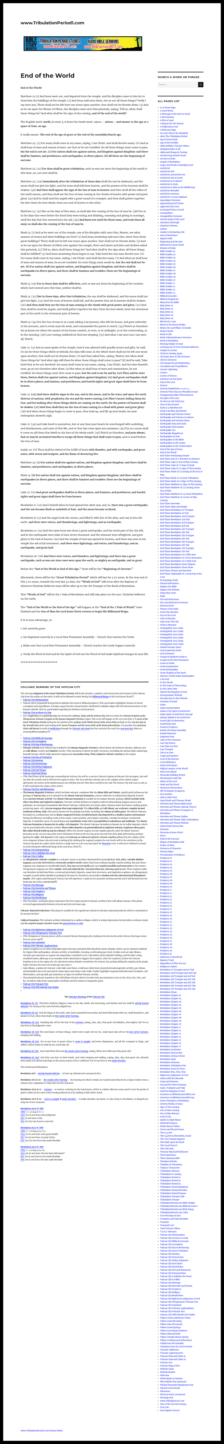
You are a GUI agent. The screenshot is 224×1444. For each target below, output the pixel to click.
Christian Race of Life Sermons (175, 356)
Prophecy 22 (166, 925)
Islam (163, 704)
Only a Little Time (168, 797)
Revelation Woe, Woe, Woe (173, 1072)
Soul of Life (165, 1116)
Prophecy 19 (166, 915)
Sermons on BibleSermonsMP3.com (177, 1094)
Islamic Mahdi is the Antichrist (175, 717)
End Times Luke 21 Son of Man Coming (179, 462)
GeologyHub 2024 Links (171, 637)
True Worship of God (170, 1215)
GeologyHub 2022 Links (171, 631)
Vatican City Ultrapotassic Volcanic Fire (42, 933)
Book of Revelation (169, 340)
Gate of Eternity (167, 618)
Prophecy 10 (166, 886)
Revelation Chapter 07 (170, 1014)
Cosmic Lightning (169, 369)
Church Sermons (168, 360)
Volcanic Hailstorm (169, 1350)
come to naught (51, 1099)
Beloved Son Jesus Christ (172, 245)
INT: (23, 1121)
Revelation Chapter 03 (170, 1001)
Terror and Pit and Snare (172, 1129)
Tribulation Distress (170, 1171)
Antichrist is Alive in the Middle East (177, 187)
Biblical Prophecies (169, 299)
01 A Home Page (168, 107)
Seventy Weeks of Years (171, 1104)
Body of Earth (166, 331)
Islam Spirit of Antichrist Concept (176, 714)
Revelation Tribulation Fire (173, 1065)
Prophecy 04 (166, 867)
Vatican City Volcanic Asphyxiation (40, 945)
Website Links (167, 1369)
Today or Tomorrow (170, 1167)
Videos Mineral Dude (170, 1334)
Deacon (163, 385)
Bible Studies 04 (168, 261)
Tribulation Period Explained (174, 1187)
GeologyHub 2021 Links (171, 628)
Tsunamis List (167, 1225)
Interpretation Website (171, 695)
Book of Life (166, 334)
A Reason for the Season (172, 123)
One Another (166, 794)
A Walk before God (169, 126)
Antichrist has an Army (171, 178)
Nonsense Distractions (171, 787)
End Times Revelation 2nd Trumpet (177, 516)
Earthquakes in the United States (176, 446)
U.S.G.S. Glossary (168, 1231)
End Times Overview (170, 503)
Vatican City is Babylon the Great (39, 853)
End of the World (168, 452)
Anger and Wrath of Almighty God (176, 165)
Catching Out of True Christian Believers (179, 347)
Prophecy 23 (166, 928)
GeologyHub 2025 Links (171, 641)
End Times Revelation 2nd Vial (175, 519)
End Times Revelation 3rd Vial (174, 526)
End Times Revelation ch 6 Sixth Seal (178, 561)
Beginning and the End (171, 241)
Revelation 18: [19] (30, 1057)
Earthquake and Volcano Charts (175, 414)
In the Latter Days (168, 688)
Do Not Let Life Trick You (172, 401)
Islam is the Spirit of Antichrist (175, 711)
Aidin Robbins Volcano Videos (174, 146)
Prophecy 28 (166, 944)
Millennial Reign (100, 696)
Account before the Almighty (174, 133)
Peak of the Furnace (169, 839)
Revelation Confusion (170, 1049)
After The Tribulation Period (173, 136)
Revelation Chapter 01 (170, 995)
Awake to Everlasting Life (172, 232)
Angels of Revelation (170, 162)
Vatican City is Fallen (33, 856)
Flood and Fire (167, 605)
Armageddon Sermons (171, 216)
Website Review (167, 1372)
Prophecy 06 (166, 874)
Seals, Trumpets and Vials (172, 1088)
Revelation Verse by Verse (172, 1068)
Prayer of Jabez (167, 845)
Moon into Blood (168, 772)
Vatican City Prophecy (34, 891)
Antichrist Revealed (169, 190)
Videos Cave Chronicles (171, 1324)
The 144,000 (166, 1132)
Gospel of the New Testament (174, 660)
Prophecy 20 (166, 918)
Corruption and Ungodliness (174, 366)
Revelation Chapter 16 (170, 1043)
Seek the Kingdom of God (172, 1091)
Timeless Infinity (168, 1161)
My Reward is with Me (170, 778)
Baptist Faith (166, 238)
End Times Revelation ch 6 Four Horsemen (181, 558)
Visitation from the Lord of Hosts (176, 1346)
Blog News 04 (166, 315)
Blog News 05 (166, 318)
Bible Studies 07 (168, 270)
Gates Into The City (169, 621)
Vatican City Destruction (35, 763)
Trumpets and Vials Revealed (174, 1219)
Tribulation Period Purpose (173, 1193)
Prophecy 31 (166, 954)
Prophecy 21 (166, 922)
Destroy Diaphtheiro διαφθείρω (175, 388)
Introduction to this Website (174, 698)
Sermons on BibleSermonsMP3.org (177, 1097)
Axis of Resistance (169, 235)
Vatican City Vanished (34, 942)
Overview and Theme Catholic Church (178, 807)
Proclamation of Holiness (172, 855)
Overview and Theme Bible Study (176, 803)
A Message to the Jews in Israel (175, 114)
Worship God (166, 1397)
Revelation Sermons (170, 1062)
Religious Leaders (168, 966)
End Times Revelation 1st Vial (174, 513)
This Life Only (167, 1148)
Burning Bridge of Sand (171, 344)
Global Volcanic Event (170, 647)
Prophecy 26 (166, 938)
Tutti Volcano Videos (170, 1228)
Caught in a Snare (168, 350)
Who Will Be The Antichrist (173, 1381)
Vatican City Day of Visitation (37, 757)
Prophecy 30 (166, 950)
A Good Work (166, 110)
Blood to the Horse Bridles (173, 324)
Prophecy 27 (166, 941)
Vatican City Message (33, 885)
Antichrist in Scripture (171, 181)
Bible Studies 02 (168, 254)
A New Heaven (167, 117)
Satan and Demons (169, 1081)
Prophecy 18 (166, 912)
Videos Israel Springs (170, 1327)
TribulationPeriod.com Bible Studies (177, 1203)
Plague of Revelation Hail (172, 842)
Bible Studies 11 (167, 283)
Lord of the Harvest (169, 759)
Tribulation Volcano (170, 1199)
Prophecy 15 (166, 902)
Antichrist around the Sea (172, 174)
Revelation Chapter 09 (170, 1021)
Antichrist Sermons (169, 194)
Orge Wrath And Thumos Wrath (175, 800)
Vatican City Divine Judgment (37, 767)
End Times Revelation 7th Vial (174, 551)
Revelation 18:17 (28, 1127)
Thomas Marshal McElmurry (174, 1152)
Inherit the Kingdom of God (173, 692)
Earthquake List (167, 430)
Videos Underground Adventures (176, 1340)
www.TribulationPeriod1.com (52, 22)
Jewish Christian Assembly (173, 730)
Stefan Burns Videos (170, 1126)
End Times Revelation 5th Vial (174, 538)
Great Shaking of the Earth (173, 673)
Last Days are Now (169, 746)
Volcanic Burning (77, 997)
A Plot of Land (167, 120)
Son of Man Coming (169, 1110)
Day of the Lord (167, 382)
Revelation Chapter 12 (170, 1030)
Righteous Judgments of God (174, 1075)
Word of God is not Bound (172, 1394)
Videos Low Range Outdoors (173, 1330)
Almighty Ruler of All (170, 149)
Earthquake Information (172, 427)
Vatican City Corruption (34, 741)
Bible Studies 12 (167, 286)
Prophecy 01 (166, 858)
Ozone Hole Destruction (171, 826)
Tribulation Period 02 (170, 1180)
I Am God (164, 679)
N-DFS (40, 1108)
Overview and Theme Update (174, 816)
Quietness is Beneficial (171, 957)
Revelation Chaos (168, 992)
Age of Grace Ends (169, 139)
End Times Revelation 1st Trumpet (176, 510)
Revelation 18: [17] (30, 1041)
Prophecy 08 (166, 880)
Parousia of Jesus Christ (171, 832)
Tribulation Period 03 (170, 1183)
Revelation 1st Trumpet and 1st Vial (177, 969)
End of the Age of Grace (171, 449)
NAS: (23, 1115)
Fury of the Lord (168, 615)
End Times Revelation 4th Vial (174, 532)
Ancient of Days (167, 158)
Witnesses (165, 1391)
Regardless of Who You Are (173, 963)
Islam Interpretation (170, 708)
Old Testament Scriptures (172, 791)
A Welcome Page (168, 130)
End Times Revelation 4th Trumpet (177, 529)
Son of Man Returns (170, 1113)
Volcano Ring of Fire (170, 1365)
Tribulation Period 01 (170, 1177)
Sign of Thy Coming (169, 1107)
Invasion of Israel (168, 701)
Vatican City (99, 997)
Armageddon (166, 213)
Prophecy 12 (166, 893)
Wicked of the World (170, 1388)
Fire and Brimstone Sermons (174, 602)
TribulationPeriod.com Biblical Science (179, 1206)
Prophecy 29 (166, 947)
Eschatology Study (169, 580)
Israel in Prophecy (169, 727)
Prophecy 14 (166, 899)
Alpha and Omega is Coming (173, 152)
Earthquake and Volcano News (175, 420)
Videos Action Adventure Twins (175, 1318)
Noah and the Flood (169, 784)
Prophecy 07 (166, 877)
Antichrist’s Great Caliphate (173, 197)
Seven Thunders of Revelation (174, 1100)
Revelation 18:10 (28, 1108)
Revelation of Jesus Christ (172, 1056)
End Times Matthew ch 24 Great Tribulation (181, 494)
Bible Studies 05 (168, 264)
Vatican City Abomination (35, 700)
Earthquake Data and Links (173, 423)
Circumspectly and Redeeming (175, 363)
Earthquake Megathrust (171, 433)
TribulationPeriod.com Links (174, 1212)
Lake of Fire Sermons (170, 740)
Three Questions (168, 1155)
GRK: (23, 1112)
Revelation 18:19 (28, 1147)
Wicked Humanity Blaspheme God (176, 1385)
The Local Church (168, 1145)
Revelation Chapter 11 (170, 1027)
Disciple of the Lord (169, 398)
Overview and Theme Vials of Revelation (179, 819)
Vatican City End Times (34, 770)
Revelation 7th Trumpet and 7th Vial (177, 989)
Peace (163, 835)
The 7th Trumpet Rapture (172, 1139)
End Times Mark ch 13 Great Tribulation (179, 478)
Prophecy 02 (166, 861)
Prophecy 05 (166, 871)
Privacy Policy (166, 851)
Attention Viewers (169, 225)
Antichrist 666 (167, 171)
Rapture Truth (167, 960)
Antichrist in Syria (169, 184)
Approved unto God (169, 206)
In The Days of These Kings (173, 685)
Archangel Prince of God (172, 209)
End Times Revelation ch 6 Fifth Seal (178, 554)
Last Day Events (167, 743)
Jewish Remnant (168, 733)
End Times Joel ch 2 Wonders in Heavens (180, 459)
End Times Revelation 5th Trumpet (177, 535)
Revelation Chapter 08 (170, 1017)
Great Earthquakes (169, 669)
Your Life (164, 1407)
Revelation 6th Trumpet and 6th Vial (178, 985)
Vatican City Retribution (35, 898)
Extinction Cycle (168, 593)
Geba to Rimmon (168, 625)
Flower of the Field (169, 609)
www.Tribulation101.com (172, 1401)
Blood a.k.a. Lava (168, 321)
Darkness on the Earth (171, 379)
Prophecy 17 (166, 909)
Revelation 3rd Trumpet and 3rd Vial (177, 976)
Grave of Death (167, 663)
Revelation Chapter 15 (170, 1040)
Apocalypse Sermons (170, 200)
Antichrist (165, 168)
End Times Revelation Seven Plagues (177, 564)
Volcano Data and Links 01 (173, 1356)
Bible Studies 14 (167, 293)
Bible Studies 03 (167, 257)
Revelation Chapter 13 (170, 1033)
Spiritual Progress (169, 1123)
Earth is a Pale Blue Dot (171, 407)
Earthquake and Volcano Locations (177, 417)
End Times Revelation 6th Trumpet (177, 542)
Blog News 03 (166, 312)
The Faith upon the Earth (172, 1142)
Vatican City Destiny (33, 760)
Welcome (164, 1375)
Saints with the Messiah (171, 1078)
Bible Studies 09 (168, 277)
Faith (162, 596)
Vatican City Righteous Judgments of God (43, 930)
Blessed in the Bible (169, 302)
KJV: (23, 1118)
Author (163, 229)
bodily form (55, 728)
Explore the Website (170, 589)
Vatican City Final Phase (35, 773)
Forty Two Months (169, 612)
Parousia (106, 843)
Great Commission (169, 666)
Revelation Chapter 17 (170, 1046)
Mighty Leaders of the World (174, 768)
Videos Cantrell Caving (171, 1321)
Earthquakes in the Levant (172, 443)
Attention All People (169, 222)
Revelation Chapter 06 (170, 1011)
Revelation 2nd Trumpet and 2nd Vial (178, 973)
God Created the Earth (170, 650)
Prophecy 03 (166, 864)
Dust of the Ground (169, 404)
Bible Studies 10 (167, 280)
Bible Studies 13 (167, 289)
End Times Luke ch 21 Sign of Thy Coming (180, 468)
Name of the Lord (168, 781)
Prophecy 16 (166, 906)
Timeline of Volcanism (171, 1164)
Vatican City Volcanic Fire (35, 984)
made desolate (69, 1099)
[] (29, 1003)
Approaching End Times (172, 203)
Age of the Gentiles (169, 142)
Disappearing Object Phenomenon (176, 395)
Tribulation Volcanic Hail (172, 1196)
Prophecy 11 (166, 890)
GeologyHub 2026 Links (172, 644)
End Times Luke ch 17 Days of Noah (177, 465)
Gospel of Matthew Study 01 (173, 657)
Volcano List (166, 1362)
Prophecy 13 (166, 896)
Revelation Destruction (171, 1053)
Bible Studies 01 (167, 251)
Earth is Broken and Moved (173, 411)
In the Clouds (166, 682)
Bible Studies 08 (168, 273)
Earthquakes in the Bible (172, 439)
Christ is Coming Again (171, 353)
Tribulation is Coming (170, 1174)
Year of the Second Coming (173, 1404)
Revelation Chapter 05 (170, 1008)
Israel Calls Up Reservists (172, 720)
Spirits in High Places (170, 1120)
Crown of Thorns (168, 376)
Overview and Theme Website (174, 823)
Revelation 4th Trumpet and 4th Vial (177, 979)
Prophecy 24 (166, 931)
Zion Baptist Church (170, 1410)
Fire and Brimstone (169, 599)
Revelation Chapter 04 (170, 1005)
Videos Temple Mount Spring (174, 1337)
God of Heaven (167, 653)
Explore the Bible (168, 586)
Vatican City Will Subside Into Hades (177, 1314)
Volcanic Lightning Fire (171, 1353)
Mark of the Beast (168, 765)
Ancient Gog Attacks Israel (173, 155)
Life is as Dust (167, 752)
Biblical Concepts (168, 296)
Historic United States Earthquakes (177, 676)
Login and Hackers (169, 756)
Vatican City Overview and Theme (39, 888)
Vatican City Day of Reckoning (38, 744)
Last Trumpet (166, 749)
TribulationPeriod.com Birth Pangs (177, 1209)
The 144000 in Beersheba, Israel (175, 1136)
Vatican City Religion (33, 894)
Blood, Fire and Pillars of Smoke (175, 328)
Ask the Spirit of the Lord (172, 219)
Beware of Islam (168, 248)
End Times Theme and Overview (175, 570)
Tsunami (164, 1222)
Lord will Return (168, 762)
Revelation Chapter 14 (170, 1037)
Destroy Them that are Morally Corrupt (179, 392)
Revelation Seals (168, 1059)
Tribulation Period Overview (173, 1190)
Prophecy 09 (166, 883)
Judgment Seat (167, 736)
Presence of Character (170, 848)
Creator (163, 372)
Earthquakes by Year (170, 436)
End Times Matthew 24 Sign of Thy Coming (181, 484)
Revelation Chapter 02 (170, 998)
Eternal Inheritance (169, 583)
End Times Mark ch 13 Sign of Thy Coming (180, 481)
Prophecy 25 (166, 934)
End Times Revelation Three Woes (176, 567)
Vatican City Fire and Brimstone (38, 789)
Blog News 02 (166, 308)
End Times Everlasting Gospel (174, 455)
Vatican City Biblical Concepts (37, 738)
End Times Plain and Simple (173, 506)
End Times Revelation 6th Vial (174, 545)
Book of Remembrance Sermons (176, 337)
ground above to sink (73, 923)
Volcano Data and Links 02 (173, 1359)
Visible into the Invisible (172, 1343)
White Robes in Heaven (171, 1378)
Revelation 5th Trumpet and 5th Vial (177, 982)
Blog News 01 (166, 305)
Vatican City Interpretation (36, 850)
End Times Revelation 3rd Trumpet (177, 522)
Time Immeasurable (170, 1158)
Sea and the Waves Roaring (173, 1084)
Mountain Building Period (172, 775)
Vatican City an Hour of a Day (37, 712)
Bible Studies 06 (168, 267)
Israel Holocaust (168, 724)
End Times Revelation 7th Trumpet (177, 548)
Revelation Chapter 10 (170, 1024)
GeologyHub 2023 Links (171, 634)
